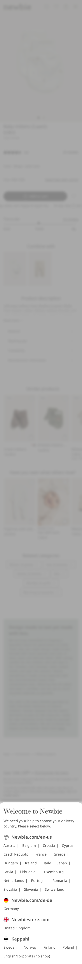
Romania (59, 880)
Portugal (38, 880)
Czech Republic (15, 854)
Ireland (31, 863)
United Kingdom (17, 928)
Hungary (10, 863)
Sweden (10, 947)
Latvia (8, 871)
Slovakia (10, 889)
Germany (11, 908)
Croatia (49, 845)
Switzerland (54, 889)
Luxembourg (53, 871)
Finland (50, 947)
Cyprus (67, 845)
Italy (47, 863)
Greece (59, 854)
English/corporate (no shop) (26, 956)
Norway (30, 947)
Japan (62, 863)
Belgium (29, 845)
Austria (9, 845)
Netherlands (13, 880)
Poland (68, 947)
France (41, 854)
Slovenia (31, 889)
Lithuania (27, 871)
